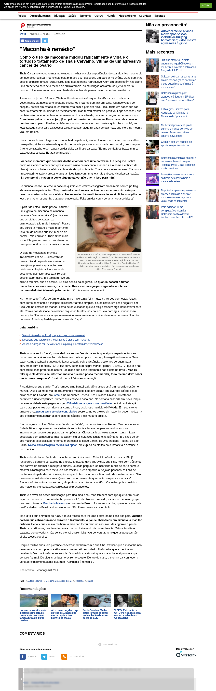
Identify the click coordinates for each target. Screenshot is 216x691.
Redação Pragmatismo (39, 24)
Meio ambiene (127, 16)
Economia (85, 16)
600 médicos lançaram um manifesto (89, 403)
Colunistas (145, 16)
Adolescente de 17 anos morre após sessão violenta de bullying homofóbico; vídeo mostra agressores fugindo (178, 37)
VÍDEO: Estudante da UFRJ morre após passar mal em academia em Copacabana (127, 614)
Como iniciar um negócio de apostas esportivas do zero (176, 143)
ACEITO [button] (206, 5)
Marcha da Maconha (55, 503)
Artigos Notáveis (35, 581)
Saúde (72, 16)
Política (22, 16)
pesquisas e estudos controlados (56, 411)
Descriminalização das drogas (59, 581)
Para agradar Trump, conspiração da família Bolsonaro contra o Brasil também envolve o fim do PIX (177, 212)
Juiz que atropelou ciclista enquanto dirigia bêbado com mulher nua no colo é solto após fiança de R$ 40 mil (178, 65)
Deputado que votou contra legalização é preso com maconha (56, 339)
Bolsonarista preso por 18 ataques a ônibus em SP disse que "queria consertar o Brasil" (177, 97)
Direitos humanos (40, 16)
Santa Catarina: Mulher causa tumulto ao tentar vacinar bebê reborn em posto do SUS (95, 614)
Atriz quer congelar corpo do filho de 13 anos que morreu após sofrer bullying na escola (65, 614)
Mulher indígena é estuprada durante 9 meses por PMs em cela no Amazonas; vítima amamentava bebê (177, 130)
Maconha (79, 581)
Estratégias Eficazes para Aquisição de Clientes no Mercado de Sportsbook (175, 113)
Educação (59, 16)
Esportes (159, 16)
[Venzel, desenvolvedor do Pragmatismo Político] (186, 654)
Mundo (111, 16)
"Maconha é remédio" (47, 49)
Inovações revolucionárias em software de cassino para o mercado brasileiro (177, 178)
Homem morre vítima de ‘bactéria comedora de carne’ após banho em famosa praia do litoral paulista (33, 615)
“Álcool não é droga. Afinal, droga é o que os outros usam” (53, 335)
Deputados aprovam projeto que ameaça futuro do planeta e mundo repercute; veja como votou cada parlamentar (178, 195)
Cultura (98, 16)
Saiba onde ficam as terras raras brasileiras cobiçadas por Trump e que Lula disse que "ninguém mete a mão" (178, 81)
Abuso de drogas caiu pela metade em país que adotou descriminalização (62, 344)
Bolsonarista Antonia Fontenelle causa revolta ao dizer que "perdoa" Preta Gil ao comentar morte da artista (178, 163)
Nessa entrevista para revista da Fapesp (52, 445)
